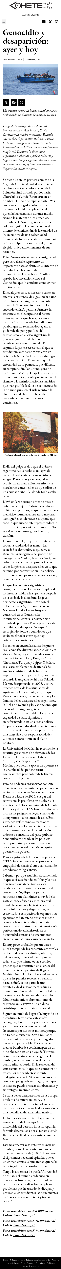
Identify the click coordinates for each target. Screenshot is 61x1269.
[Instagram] (56, 22)
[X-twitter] (50, 22)
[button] (4, 21)
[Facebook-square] (44, 22)
